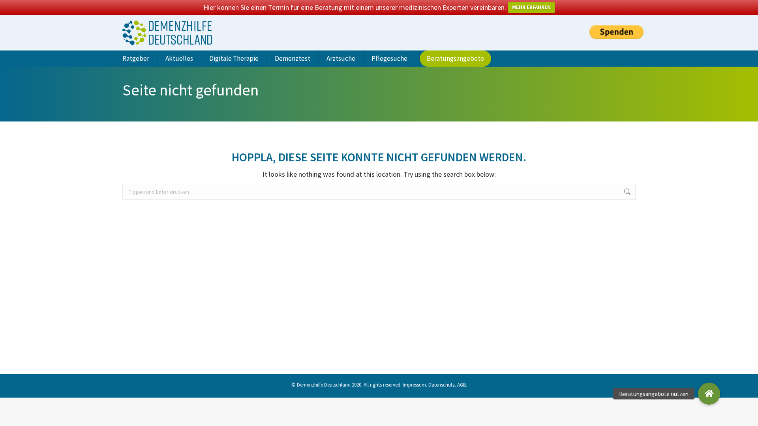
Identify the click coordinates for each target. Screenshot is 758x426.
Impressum (414, 384)
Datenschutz (441, 384)
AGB (461, 384)
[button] (709, 394)
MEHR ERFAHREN (531, 7)
